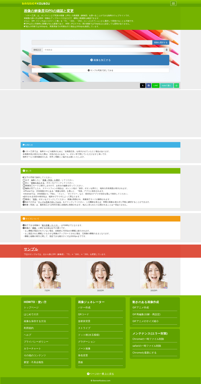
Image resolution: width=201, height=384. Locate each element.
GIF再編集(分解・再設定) (146, 314)
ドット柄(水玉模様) (89, 334)
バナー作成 (84, 307)
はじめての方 (31, 314)
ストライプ (84, 328)
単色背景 (83, 355)
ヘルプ (27, 334)
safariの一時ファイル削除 (146, 345)
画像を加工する (102, 60)
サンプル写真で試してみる (101, 70)
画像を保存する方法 (35, 321)
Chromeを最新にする (144, 352)
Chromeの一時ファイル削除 (148, 338)
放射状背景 (84, 321)
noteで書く (167, 85)
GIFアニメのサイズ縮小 (145, 321)
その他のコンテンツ (35, 355)
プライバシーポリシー (36, 341)
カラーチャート (32, 348)
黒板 (80, 362)
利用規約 (29, 328)
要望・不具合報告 (33, 362)
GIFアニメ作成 (140, 307)
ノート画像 (84, 348)
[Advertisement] (100, 113)
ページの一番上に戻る (101, 373)
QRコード (83, 314)
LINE (156, 85)
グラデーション (86, 341)
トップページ (31, 307)
